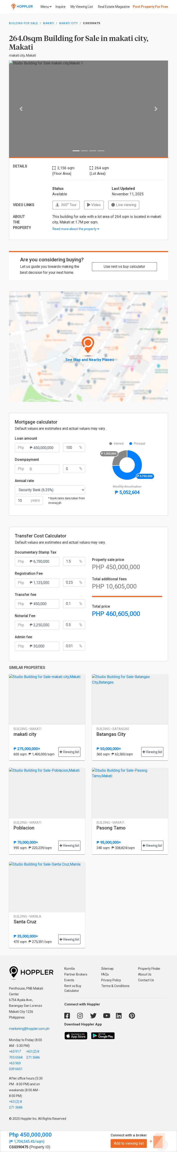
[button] (21, 109)
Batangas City (111, 734)
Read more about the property (75, 229)
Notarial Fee (25, 616)
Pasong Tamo (111, 828)
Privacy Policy (111, 980)
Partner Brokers (75, 974)
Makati (48, 23)
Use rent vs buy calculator (124, 266)
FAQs (105, 974)
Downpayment (27, 459)
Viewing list (70, 752)
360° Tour (68, 205)
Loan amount (26, 438)
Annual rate (24, 481)
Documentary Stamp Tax (35, 552)
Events (69, 980)
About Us (144, 974)
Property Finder (149, 968)
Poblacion (24, 828)
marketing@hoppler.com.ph (29, 1029)
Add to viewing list (129, 1143)
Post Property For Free (150, 7)
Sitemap (107, 968)
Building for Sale (23, 23)
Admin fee (23, 637)
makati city (68, 23)
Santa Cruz (25, 921)
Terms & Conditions (115, 986)
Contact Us (146, 980)
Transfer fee (25, 594)
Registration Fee (29, 573)
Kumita (69, 968)
